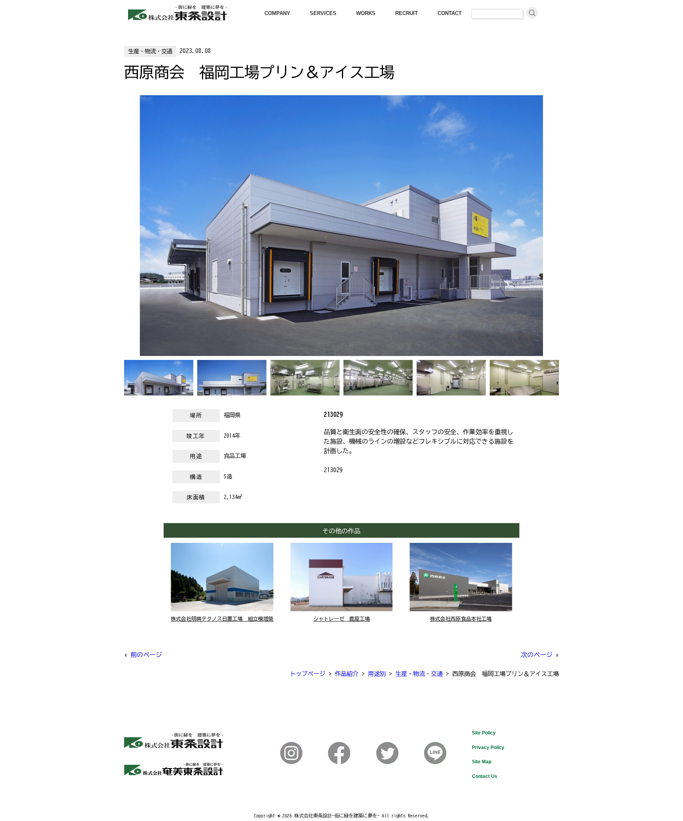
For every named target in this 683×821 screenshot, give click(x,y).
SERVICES (323, 13)
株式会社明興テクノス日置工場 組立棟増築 (222, 618)
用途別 (377, 674)
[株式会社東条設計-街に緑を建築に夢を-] (177, 18)
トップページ (307, 674)
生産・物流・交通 (150, 51)
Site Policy (484, 733)
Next (128, 232)
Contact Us (484, 776)
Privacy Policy (488, 747)
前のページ (146, 655)
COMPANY (277, 13)
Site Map (481, 761)
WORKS (365, 13)
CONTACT (450, 13)
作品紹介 (346, 674)
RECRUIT (406, 13)
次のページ (537, 655)
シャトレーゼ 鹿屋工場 (341, 618)
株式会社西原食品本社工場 (461, 618)
